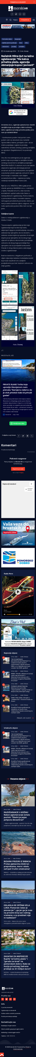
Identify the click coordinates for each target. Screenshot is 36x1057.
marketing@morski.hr (14, 1032)
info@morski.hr (11, 1026)
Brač (21, 43)
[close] (34, 2)
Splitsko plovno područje (9, 43)
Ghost (27, 1047)
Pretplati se (25, 20)
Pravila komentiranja (8, 450)
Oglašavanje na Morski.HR (8, 1010)
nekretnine (5, 46)
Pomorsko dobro (7, 39)
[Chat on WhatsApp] (18, 423)
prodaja (14, 46)
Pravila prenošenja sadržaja (9, 1016)
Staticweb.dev (18, 1049)
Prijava (15, 20)
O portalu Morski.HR (6, 1007)
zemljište (21, 46)
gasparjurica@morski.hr (17, 1029)
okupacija (18, 39)
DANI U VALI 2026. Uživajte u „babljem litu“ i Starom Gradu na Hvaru (21, 699)
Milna (26, 43)
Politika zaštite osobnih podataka (10, 1013)
